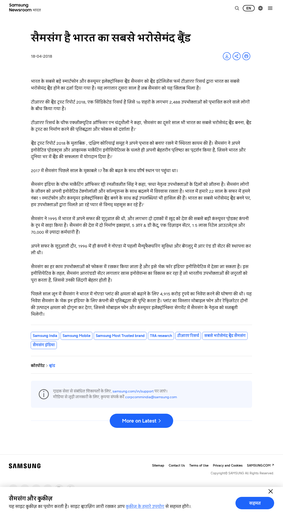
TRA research (161, 335)
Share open (237, 56)
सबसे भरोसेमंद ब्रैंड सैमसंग (225, 335)
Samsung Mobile (76, 335)
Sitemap (158, 465)
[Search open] (237, 8)
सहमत (255, 503)
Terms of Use (198, 465)
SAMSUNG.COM (259, 465)
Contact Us (177, 465)
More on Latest (139, 420)
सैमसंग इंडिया (44, 344)
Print (246, 56)
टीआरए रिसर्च (188, 335)
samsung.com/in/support (133, 391)
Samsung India (45, 335)
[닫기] (270, 491)
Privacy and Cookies (228, 465)
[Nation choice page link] (260, 8)
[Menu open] (270, 8)
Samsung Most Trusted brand (120, 335)
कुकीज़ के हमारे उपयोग (145, 506)
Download (227, 56)
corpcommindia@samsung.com (151, 396)
